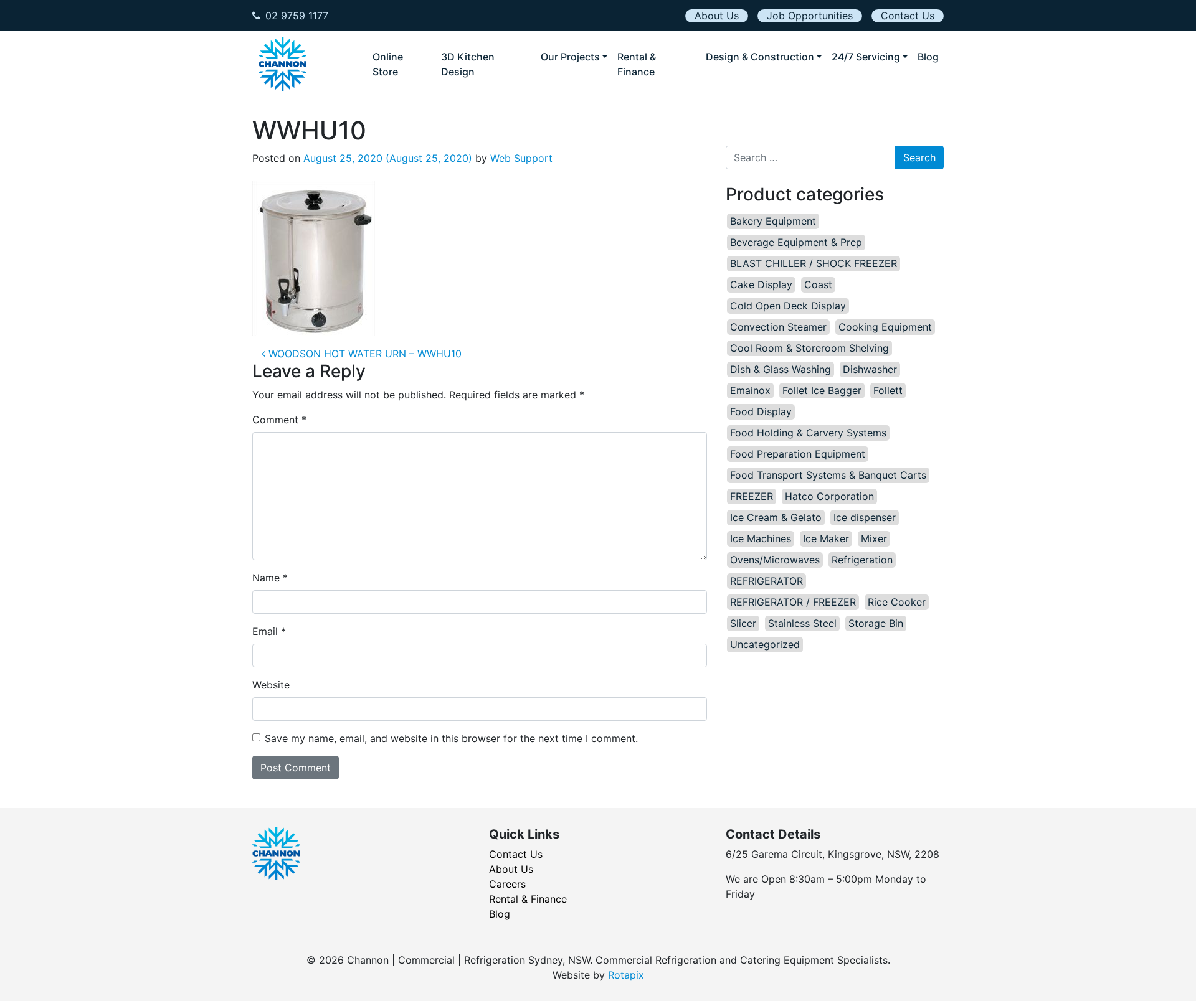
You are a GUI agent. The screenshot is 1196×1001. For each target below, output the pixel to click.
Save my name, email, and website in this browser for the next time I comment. (451, 738)
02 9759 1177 (296, 15)
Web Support (521, 158)
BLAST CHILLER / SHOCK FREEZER (813, 263)
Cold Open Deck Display (788, 305)
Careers (507, 884)
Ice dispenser (864, 517)
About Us (717, 15)
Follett (888, 390)
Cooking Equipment (885, 327)
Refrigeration (862, 559)
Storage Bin (875, 623)
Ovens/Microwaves (775, 559)
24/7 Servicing (866, 56)
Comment (279, 419)
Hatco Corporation (829, 496)
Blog (928, 56)
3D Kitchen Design (468, 64)
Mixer (874, 538)
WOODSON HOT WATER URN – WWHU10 (363, 353)
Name (270, 577)
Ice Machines (760, 538)
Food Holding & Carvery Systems (808, 432)
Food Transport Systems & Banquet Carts (828, 475)
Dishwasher (870, 369)
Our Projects (570, 56)
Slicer (743, 623)
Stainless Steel (802, 623)
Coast (818, 284)
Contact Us (907, 15)
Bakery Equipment (773, 221)
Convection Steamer (778, 327)
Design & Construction (760, 56)
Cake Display (761, 284)
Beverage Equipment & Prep (796, 242)
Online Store (388, 64)
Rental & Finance (636, 64)
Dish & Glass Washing (780, 369)
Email (269, 631)
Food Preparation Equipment (797, 454)
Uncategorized (765, 644)
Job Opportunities (810, 15)
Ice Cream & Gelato (776, 517)
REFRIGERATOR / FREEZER (793, 602)
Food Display (761, 411)
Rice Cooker (897, 602)
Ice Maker (826, 538)
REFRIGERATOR (766, 581)
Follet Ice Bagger (821, 390)
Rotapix (626, 975)
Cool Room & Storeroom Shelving (809, 348)
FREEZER (751, 496)
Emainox (750, 390)
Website (271, 685)
